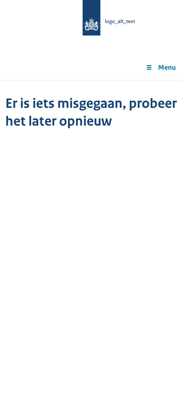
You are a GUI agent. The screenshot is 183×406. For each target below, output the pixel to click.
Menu (167, 67)
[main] (91, 119)
